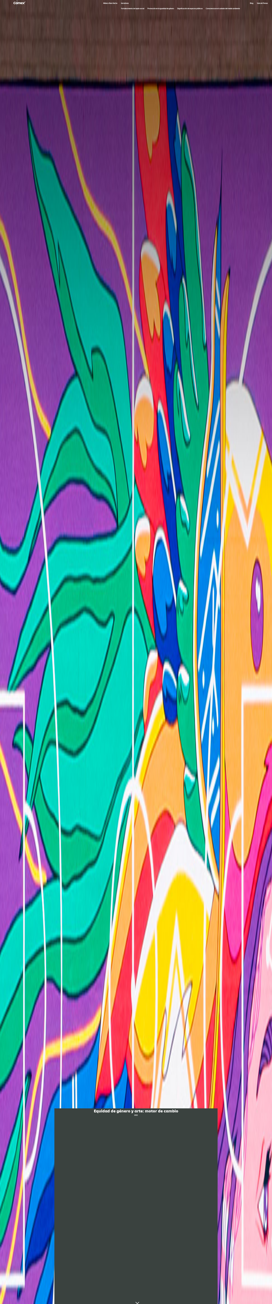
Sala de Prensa (262, 3)
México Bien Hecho (110, 3)
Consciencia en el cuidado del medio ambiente (223, 8)
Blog (251, 3)
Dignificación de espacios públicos (190, 8)
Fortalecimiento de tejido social (132, 8)
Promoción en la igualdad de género (160, 8)
